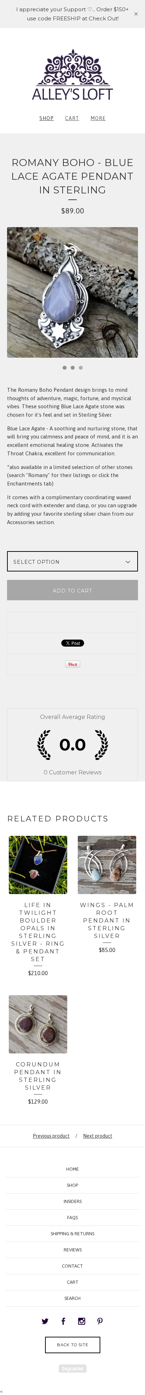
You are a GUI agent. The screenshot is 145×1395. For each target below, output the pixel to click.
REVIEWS (73, 1249)
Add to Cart (72, 591)
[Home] (72, 74)
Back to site (72, 1344)
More (98, 118)
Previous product (51, 1136)
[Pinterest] (100, 1321)
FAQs (72, 1217)
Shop (46, 118)
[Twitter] (45, 1321)
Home (72, 1169)
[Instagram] (81, 1321)
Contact (72, 1266)
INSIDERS (73, 1201)
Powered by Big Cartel (73, 1368)
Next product (97, 1136)
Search (72, 1298)
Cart (72, 118)
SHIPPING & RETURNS (72, 1233)
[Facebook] (63, 1321)
